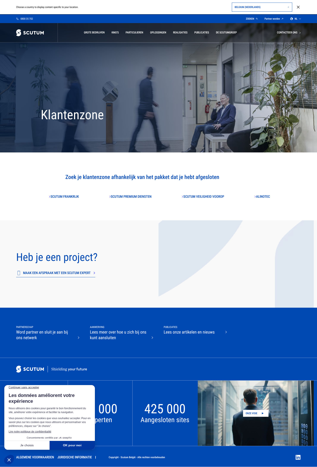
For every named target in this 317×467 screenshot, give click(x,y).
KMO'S (115, 32)
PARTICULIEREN (134, 32)
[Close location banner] (298, 7)
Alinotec (263, 196)
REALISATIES (180, 32)
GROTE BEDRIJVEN (94, 32)
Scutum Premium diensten (131, 196)
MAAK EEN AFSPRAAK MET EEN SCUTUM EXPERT (57, 273)
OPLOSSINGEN (158, 32)
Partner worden (272, 18)
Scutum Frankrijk (64, 196)
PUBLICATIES (201, 32)
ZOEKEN (250, 18)
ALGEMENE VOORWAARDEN (35, 457)
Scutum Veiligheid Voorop (203, 196)
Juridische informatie (74, 457)
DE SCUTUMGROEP (226, 32)
